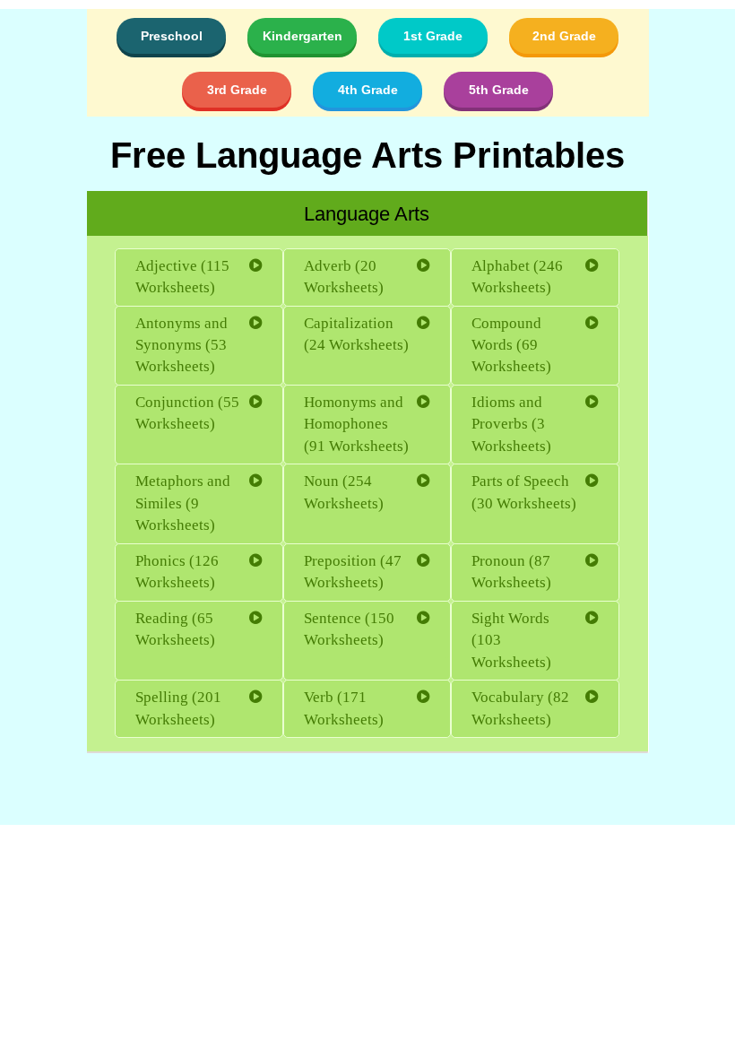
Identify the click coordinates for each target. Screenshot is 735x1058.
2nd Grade (564, 36)
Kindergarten (302, 36)
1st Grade (433, 36)
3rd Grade (237, 89)
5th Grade (499, 89)
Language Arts (366, 214)
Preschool (172, 36)
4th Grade (368, 89)
